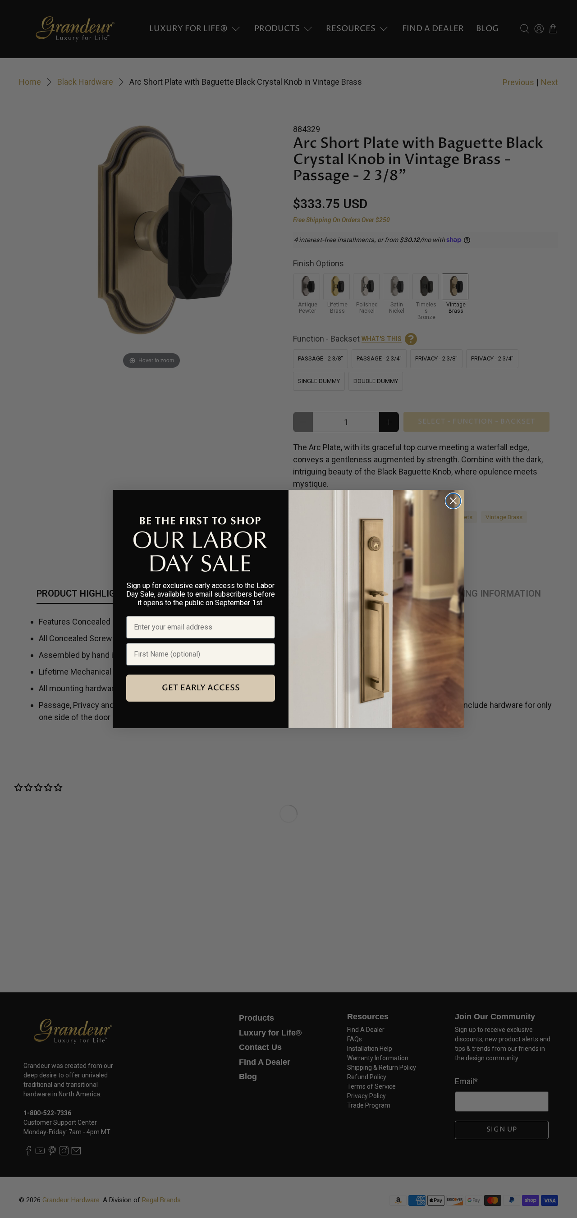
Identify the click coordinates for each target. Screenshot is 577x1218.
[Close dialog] (453, 500)
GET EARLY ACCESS (201, 687)
